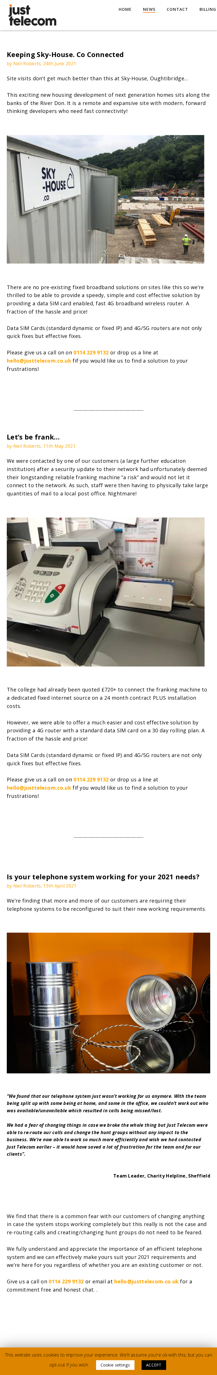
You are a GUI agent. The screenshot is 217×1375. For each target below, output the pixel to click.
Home (125, 9)
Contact (177, 9)
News (149, 9)
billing (207, 9)
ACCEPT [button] (154, 1365)
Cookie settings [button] (115, 1365)
